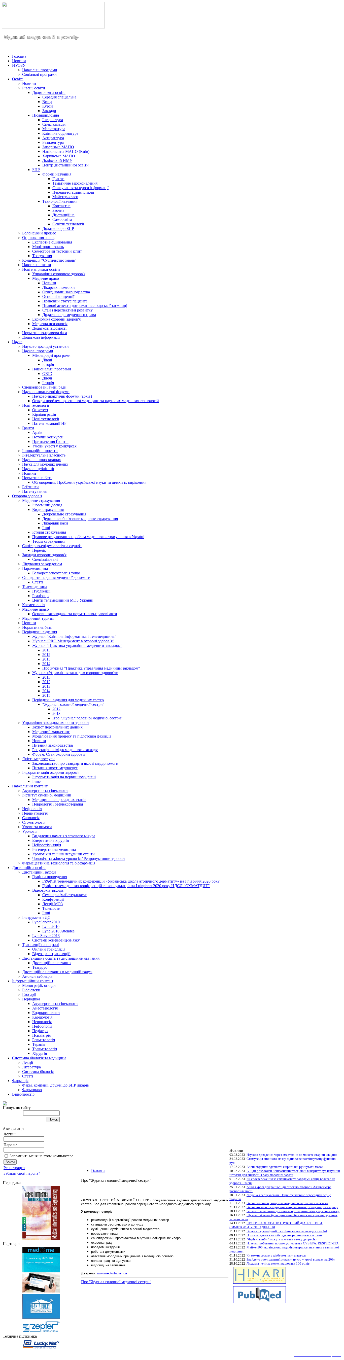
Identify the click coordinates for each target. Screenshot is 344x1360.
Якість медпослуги (38, 759)
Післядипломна (45, 115)
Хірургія (39, 1053)
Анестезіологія (45, 1008)
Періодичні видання (39, 632)
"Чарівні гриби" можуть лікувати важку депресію (282, 1239)
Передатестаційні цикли (73, 192)
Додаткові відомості (49, 328)
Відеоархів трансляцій (51, 954)
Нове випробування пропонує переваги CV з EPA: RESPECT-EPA (292, 1243)
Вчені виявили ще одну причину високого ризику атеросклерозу (292, 1207)
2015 (46, 695)
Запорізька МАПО (58, 147)
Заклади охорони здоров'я (44, 555)
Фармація (20, 1080)
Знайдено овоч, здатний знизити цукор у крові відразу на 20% (291, 1259)
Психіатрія (41, 1035)
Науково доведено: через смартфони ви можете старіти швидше (292, 1155)
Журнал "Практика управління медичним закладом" (77, 645)
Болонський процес (39, 233)
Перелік (39, 550)
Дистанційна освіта (29, 867)
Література (31, 1067)
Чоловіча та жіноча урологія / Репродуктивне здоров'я (78, 858)
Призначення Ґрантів (50, 441)
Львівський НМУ (57, 160)
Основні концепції (58, 296)
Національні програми (51, 369)
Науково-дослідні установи (45, 346)
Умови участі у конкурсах (54, 446)
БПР (36, 169)
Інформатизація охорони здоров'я (50, 772)
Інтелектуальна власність (43, 455)
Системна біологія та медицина (39, 1058)
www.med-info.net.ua (112, 1273)
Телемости (51, 908)
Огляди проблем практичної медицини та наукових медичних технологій (95, 401)
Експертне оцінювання (52, 242)
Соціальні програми (39, 74)
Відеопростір (23, 1094)
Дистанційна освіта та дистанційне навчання (60, 958)
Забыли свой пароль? (22, 1173)
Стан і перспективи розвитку (67, 310)
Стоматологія (33, 822)
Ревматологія (43, 1040)
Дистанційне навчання (51, 963)
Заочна (58, 210)
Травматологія (44, 1049)
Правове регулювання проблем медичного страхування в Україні (88, 537)
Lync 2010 (50, 926)
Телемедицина (34, 586)
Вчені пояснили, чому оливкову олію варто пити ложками (287, 1203)
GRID (47, 373)
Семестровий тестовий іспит (57, 251)
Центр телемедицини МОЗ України (62, 600)
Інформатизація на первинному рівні (64, 777)
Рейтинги (30, 487)
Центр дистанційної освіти (65, 165)
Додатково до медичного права (69, 314)
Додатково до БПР (58, 228)
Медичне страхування (41, 500)
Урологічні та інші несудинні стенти (63, 854)
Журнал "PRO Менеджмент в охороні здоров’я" (73, 641)
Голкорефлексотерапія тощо (56, 573)
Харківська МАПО (58, 156)
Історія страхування (49, 532)
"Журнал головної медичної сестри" (73, 704)
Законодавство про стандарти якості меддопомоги (75, 763)
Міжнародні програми (51, 355)
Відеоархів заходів (48, 890)
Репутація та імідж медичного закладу (65, 750)
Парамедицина (35, 568)
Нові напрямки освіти (41, 269)
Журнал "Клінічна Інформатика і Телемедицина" (74, 636)
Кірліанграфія (44, 414)
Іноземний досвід (47, 505)
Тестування (42, 256)
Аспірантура (53, 138)
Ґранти (28, 428)
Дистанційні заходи (39, 872)
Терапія (38, 1044)
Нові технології (35, 405)
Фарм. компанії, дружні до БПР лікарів (55, 1085)
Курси (47, 106)
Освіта (17, 79)
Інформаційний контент (32, 981)
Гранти (58, 179)
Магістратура (53, 129)
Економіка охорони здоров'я (56, 319)
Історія (48, 364)
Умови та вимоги (37, 827)
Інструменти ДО (36, 917)
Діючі (47, 360)
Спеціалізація (53, 124)
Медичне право (45, 278)
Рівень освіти (33, 88)
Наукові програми (37, 351)
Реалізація (40, 596)
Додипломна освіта (48, 92)
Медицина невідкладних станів (59, 799)
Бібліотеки (31, 990)
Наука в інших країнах (41, 460)
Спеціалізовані (45, 559)
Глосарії (29, 994)
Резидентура (53, 142)
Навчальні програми (39, 70)
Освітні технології (68, 224)
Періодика (31, 999)
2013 (46, 659)
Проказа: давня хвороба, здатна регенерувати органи (284, 1235)
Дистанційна (63, 215)
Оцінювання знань (38, 237)
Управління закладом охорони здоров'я (55, 722)
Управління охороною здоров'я (58, 274)
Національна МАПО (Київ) (65, 151)
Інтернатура (52, 120)
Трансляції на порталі (40, 945)
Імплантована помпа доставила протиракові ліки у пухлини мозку (293, 1211)
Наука (17, 342)
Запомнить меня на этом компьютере (41, 1156)
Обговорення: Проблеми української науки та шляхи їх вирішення (89, 482)
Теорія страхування (48, 541)
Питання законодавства (52, 745)
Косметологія (33, 605)
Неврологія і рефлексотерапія (57, 804)
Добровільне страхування (64, 514)
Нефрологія (32, 809)
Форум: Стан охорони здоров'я (58, 754)
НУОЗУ (18, 65)
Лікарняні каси (55, 523)
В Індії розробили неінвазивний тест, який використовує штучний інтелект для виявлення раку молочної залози (284, 1173)
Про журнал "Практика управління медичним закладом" (91, 668)
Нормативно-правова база (44, 333)
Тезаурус (39, 967)
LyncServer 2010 (46, 922)
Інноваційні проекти (40, 450)
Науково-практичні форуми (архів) (62, 396)
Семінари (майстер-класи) (64, 895)
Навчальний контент (30, 786)
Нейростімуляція (46, 845)
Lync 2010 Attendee (58, 931)
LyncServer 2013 (46, 935)
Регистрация (14, 1168)
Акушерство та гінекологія (45, 790)
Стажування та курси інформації (80, 188)
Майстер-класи (65, 197)
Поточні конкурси (47, 437)
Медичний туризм (38, 618)
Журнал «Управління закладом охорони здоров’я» (75, 673)
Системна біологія (38, 1071)
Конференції (53, 899)
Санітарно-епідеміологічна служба (52, 546)
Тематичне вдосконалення (74, 183)
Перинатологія (35, 813)
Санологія (31, 818)
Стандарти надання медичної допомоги (56, 577)
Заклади (49, 111)
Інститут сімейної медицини (46, 795)
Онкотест (40, 410)
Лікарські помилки (58, 287)
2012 (46, 654)
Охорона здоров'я (27, 496)
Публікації (41, 591)
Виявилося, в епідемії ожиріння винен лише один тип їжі (287, 1231)
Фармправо (32, 1090)
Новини (19, 61)
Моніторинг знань (48, 247)
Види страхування (48, 509)
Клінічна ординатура (60, 133)
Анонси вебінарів (37, 976)
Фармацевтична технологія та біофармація (58, 863)
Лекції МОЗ (52, 904)
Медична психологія (49, 324)
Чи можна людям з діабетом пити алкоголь (276, 1255)
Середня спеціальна (59, 97)
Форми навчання (56, 174)
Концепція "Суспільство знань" (49, 260)
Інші (46, 528)
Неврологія (42, 1022)
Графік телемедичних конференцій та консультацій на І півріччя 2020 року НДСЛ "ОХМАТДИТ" (126, 886)
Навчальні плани (36, 265)
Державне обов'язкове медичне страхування (80, 518)
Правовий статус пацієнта (64, 301)
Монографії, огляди (39, 985)
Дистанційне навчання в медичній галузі (57, 972)
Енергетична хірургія (50, 840)
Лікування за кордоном (42, 564)
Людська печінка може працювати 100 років (278, 1263)
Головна (19, 56)
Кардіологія (42, 1017)
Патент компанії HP (49, 423)
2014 (46, 663)
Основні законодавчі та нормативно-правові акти (74, 614)
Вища (47, 101)
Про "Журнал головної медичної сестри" (87, 718)
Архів (37, 432)
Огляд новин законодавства (66, 292)
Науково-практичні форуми (46, 392)
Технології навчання (59, 201)
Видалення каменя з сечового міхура (63, 836)
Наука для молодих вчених (45, 464)
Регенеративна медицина (54, 849)
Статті (37, 582)
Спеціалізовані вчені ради (44, 387)
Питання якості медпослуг (55, 768)
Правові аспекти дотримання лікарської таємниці (84, 305)
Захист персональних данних (57, 727)
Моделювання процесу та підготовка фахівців (72, 736)
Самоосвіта (62, 219)
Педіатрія (40, 1031)
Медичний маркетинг (51, 731)
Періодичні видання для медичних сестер (68, 700)
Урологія (29, 831)
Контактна (61, 206)
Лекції (27, 1062)
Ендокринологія (46, 1012)
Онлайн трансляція (48, 949)
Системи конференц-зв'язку (56, 940)
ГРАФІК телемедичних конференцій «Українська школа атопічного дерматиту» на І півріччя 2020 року (131, 881)
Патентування (34, 491)
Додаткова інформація (41, 337)
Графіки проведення (49, 877)
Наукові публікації (38, 469)
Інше (36, 781)
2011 (46, 650)
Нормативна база (37, 478)
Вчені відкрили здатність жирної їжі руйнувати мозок (285, 1167)
